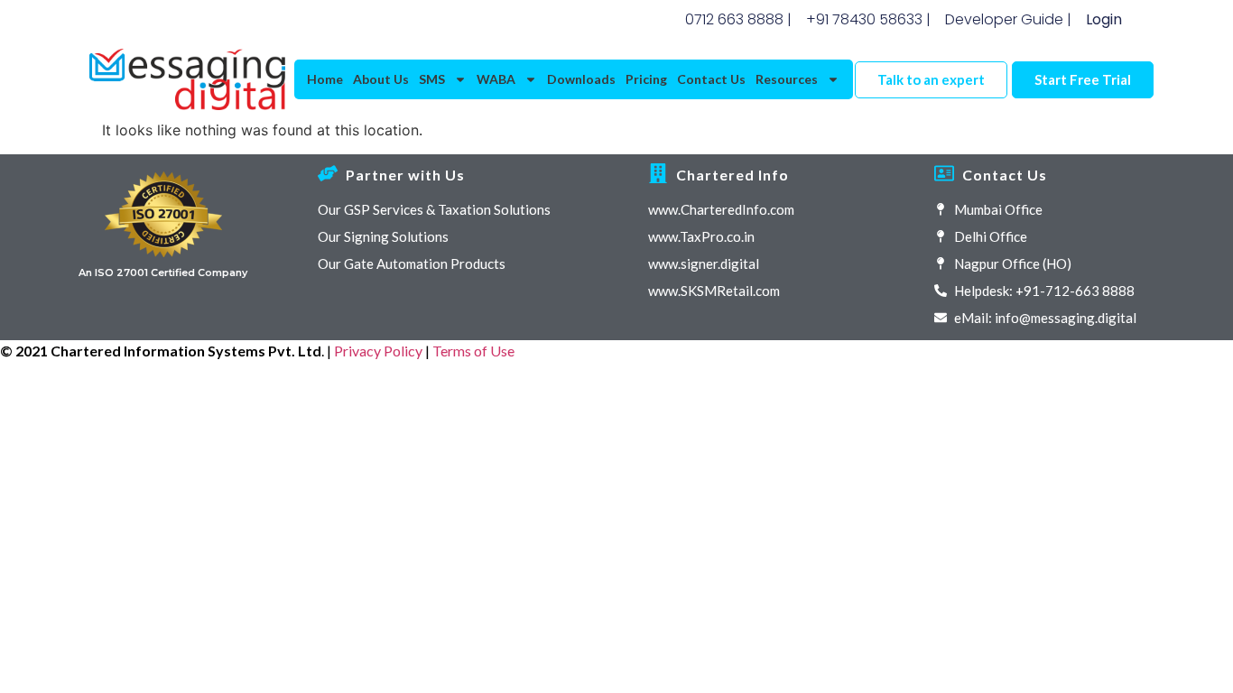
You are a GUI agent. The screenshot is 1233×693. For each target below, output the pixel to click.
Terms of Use (473, 350)
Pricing (646, 79)
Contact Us (711, 79)
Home (325, 79)
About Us (381, 79)
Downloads (581, 79)
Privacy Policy (378, 350)
